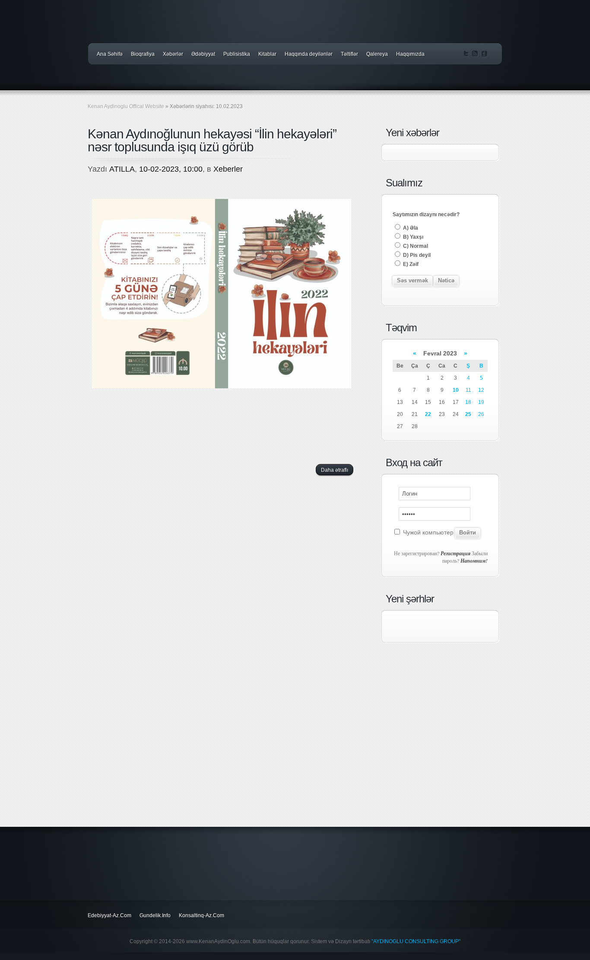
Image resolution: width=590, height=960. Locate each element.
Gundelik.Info (155, 915)
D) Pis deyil (416, 255)
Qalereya (377, 54)
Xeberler (228, 169)
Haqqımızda (410, 54)
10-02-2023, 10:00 (171, 169)
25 (468, 414)
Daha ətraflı (334, 470)
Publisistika (236, 54)
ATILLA (122, 169)
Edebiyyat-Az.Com (109, 915)
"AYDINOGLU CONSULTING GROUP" (415, 941)
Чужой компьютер (427, 532)
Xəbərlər (173, 54)
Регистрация (455, 553)
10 (456, 390)
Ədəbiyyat (203, 54)
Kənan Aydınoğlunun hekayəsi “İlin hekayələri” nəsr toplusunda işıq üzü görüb (212, 140)
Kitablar (267, 54)
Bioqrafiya (143, 54)
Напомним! (474, 560)
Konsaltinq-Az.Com (201, 915)
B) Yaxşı (412, 237)
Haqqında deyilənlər (309, 54)
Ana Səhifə (110, 54)
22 (428, 414)
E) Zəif (410, 264)
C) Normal (415, 246)
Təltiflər (349, 54)
